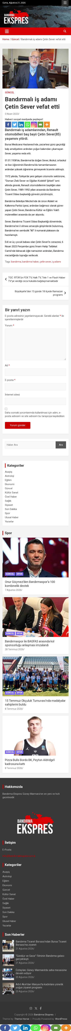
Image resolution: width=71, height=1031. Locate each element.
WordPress (61, 1018)
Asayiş (8, 471)
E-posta (10, 380)
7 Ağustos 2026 (13, 590)
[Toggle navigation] (6, 31)
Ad (7, 365)
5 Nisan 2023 (11, 114)
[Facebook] (8, 124)
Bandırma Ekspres (43, 1014)
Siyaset (9, 504)
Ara (61, 444)
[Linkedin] (21, 124)
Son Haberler (15, 935)
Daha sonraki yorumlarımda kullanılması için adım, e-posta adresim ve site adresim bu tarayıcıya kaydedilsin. (35, 414)
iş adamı (56, 261)
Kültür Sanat (11, 492)
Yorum (9, 325)
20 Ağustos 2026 (24, 977)
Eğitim (8, 480)
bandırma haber (30, 261)
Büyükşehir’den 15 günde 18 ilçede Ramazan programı (39, 293)
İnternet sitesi (12, 394)
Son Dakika (11, 509)
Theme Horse (21, 1018)
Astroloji (9, 475)
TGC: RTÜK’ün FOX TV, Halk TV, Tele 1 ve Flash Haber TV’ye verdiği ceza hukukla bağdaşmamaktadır (36, 279)
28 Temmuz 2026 (14, 649)
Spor (7, 513)
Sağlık (8, 500)
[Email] (40, 124)
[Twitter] (15, 124)
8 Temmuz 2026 (13, 708)
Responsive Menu (65, 3)
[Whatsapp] (27, 124)
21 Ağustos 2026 (24, 948)
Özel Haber (11, 496)
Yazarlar (9, 521)
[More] (47, 124)
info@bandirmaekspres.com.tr (18, 855)
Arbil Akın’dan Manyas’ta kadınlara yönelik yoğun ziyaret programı (39, 986)
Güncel (9, 92)
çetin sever (45, 261)
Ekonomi (9, 484)
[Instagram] (34, 124)
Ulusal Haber (11, 517)
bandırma (16, 261)
